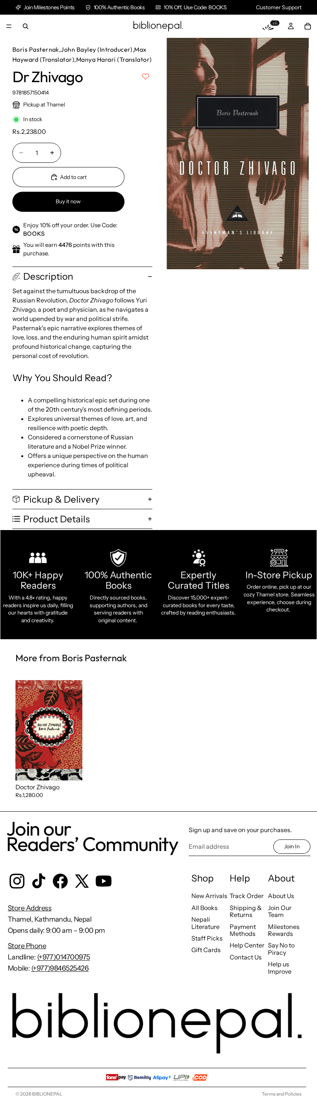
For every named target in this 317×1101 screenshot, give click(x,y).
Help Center (247, 945)
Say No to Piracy (281, 948)
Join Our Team (279, 911)
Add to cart (73, 177)
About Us (281, 896)
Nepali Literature (205, 922)
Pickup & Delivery (61, 499)
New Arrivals (209, 896)
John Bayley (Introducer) (97, 49)
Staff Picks (207, 938)
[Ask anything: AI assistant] (271, 26)
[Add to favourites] (145, 76)
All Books (204, 908)
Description (48, 276)
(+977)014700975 (63, 957)
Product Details (56, 519)
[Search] (25, 26)
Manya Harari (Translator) (114, 59)
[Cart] (307, 26)
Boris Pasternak (35, 49)
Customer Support (279, 7)
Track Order (247, 896)
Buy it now (68, 201)
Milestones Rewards (284, 930)
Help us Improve (279, 967)
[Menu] (9, 26)
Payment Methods (243, 930)
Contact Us (246, 957)
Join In (292, 846)
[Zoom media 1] (237, 153)
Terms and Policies (282, 1094)
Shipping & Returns (246, 911)
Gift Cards (206, 950)
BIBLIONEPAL (47, 1094)
